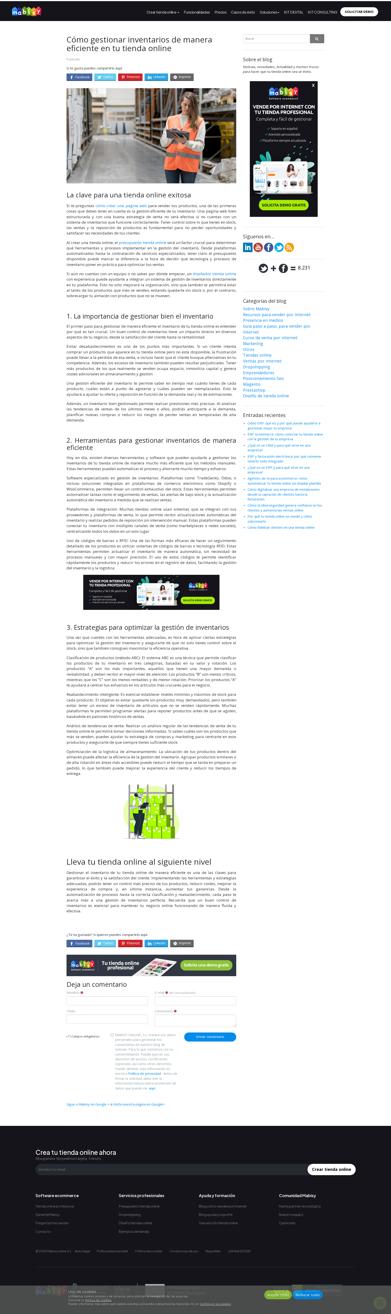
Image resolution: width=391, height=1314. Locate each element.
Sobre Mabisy (256, 308)
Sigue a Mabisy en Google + (88, 1104)
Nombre (73, 992)
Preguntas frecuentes (52, 1223)
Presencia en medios (263, 320)
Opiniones (287, 1223)
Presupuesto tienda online (139, 1206)
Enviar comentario (210, 1036)
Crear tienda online (162, 12)
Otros (248, 349)
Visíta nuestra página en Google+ (139, 1104)
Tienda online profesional (55, 1206)
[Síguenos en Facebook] (268, 247)
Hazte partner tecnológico (300, 1206)
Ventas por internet (262, 361)
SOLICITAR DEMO (359, 11)
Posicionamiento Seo (263, 378)
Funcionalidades (197, 12)
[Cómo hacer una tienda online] (26, 10)
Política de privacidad (144, 1073)
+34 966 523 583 (239, 1251)
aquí (152, 1088)
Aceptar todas (278, 1295)
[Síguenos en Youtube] (258, 247)
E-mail (175, 992)
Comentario (164, 1011)
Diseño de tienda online (266, 395)
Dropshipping (256, 366)
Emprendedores (258, 372)
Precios (220, 12)
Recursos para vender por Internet (277, 314)
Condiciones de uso (183, 1251)
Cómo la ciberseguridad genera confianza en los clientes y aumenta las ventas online (285, 507)
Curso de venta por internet (270, 337)
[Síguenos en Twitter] (279, 247)
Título (71, 1011)
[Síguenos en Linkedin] (248, 247)
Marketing (253, 343)
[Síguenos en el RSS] (289, 247)
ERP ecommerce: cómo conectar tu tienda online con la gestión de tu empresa (285, 436)
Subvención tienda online (218, 1223)
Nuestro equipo (291, 1214)
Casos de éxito (243, 12)
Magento (251, 384)
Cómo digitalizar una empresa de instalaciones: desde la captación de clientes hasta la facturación (284, 494)
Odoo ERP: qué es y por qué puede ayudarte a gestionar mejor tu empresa (284, 425)
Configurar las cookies (215, 1304)
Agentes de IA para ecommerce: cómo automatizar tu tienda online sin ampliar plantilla (284, 480)
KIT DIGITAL (293, 12)
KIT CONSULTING (322, 12)
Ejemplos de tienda (134, 1231)
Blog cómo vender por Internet (223, 1206)
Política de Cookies (98, 1300)
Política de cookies (148, 1251)
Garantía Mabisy (48, 1214)
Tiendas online (257, 355)
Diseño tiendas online (135, 1223)
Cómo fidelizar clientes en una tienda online (281, 527)
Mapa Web (213, 1251)
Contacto (43, 1231)
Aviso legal (82, 1251)
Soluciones (268, 12)
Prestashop (254, 390)
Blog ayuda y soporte (216, 1214)
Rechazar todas (308, 1295)
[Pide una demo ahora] (151, 965)
